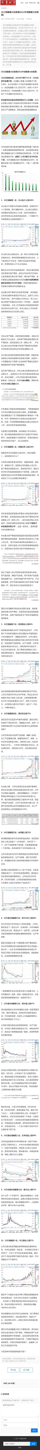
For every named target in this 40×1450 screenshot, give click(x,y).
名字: (5, 1420)
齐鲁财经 (4, 8)
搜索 (33, 1444)
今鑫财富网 (22, 1438)
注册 (26, 3)
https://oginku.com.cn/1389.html (15, 1361)
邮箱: (5, 1425)
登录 (22, 3)
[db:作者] (11, 1383)
